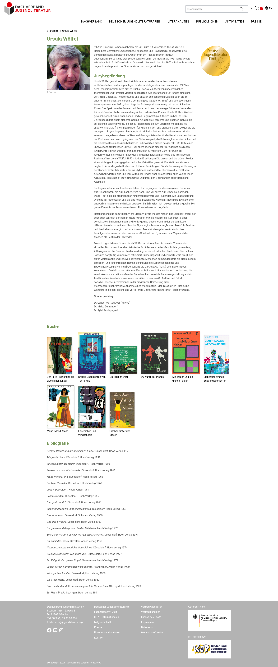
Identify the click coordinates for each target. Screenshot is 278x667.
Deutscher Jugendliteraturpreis (112, 606)
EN (270, 8)
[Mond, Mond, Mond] (60, 406)
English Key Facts (151, 617)
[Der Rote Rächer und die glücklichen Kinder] (59, 355)
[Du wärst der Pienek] (154, 353)
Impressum (147, 622)
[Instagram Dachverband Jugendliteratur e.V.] (61, 631)
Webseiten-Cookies (152, 632)
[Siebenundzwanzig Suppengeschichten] (216, 354)
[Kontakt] (251, 8)
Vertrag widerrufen (151, 606)
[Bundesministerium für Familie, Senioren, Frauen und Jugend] (209, 620)
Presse (98, 627)
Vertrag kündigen (150, 611)
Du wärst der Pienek (152, 376)
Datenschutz (148, 627)
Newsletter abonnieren (107, 632)
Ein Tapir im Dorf (119, 376)
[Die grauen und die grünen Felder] (186, 352)
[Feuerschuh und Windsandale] (92, 406)
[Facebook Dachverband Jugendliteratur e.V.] (49, 631)
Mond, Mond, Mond (57, 431)
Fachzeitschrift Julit (105, 611)
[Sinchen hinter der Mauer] (122, 409)
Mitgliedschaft (102, 622)
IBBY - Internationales (106, 617)
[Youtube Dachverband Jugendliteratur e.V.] (55, 631)
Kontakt (98, 637)
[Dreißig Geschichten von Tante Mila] (92, 352)
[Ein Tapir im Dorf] (123, 359)
